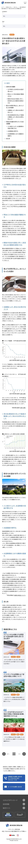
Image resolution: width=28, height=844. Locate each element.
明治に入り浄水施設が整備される (16, 95)
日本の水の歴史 (10, 87)
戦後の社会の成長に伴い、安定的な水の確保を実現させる (16, 101)
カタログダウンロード (10, 800)
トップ (2, 7)
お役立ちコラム (9, 7)
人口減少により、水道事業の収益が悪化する (16, 127)
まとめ (8, 138)
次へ (19, 754)
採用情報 (6, 804)
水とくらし (16, 7)
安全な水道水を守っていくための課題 (15, 123)
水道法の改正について (19, 595)
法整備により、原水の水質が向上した (16, 111)
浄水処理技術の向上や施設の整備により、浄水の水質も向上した (16, 117)
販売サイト (6, 808)
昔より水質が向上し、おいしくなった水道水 (15, 106)
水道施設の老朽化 (13, 131)
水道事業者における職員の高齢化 (16, 135)
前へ (8, 754)
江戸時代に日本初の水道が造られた (16, 90)
